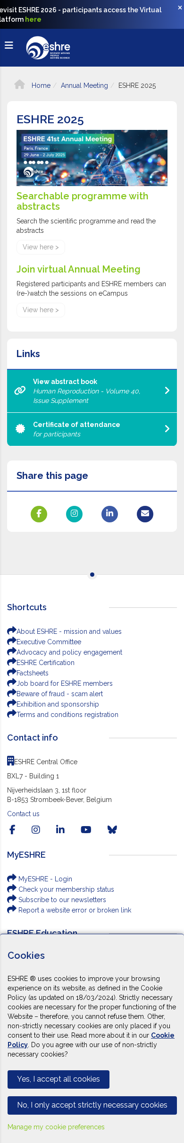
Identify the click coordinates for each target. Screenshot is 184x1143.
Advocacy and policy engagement (69, 652)
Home (40, 85)
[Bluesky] (112, 830)
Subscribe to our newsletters (61, 900)
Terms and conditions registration (67, 714)
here (33, 19)
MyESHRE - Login (44, 879)
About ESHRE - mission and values (69, 631)
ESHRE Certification (46, 662)
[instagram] (36, 830)
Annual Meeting (84, 85)
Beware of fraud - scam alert (60, 694)
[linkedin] (60, 830)
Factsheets (33, 673)
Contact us (23, 814)
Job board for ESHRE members (65, 683)
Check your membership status (65, 889)
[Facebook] (12, 830)
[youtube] (86, 830)
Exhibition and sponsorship (58, 704)
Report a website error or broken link (74, 910)
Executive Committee (49, 642)
